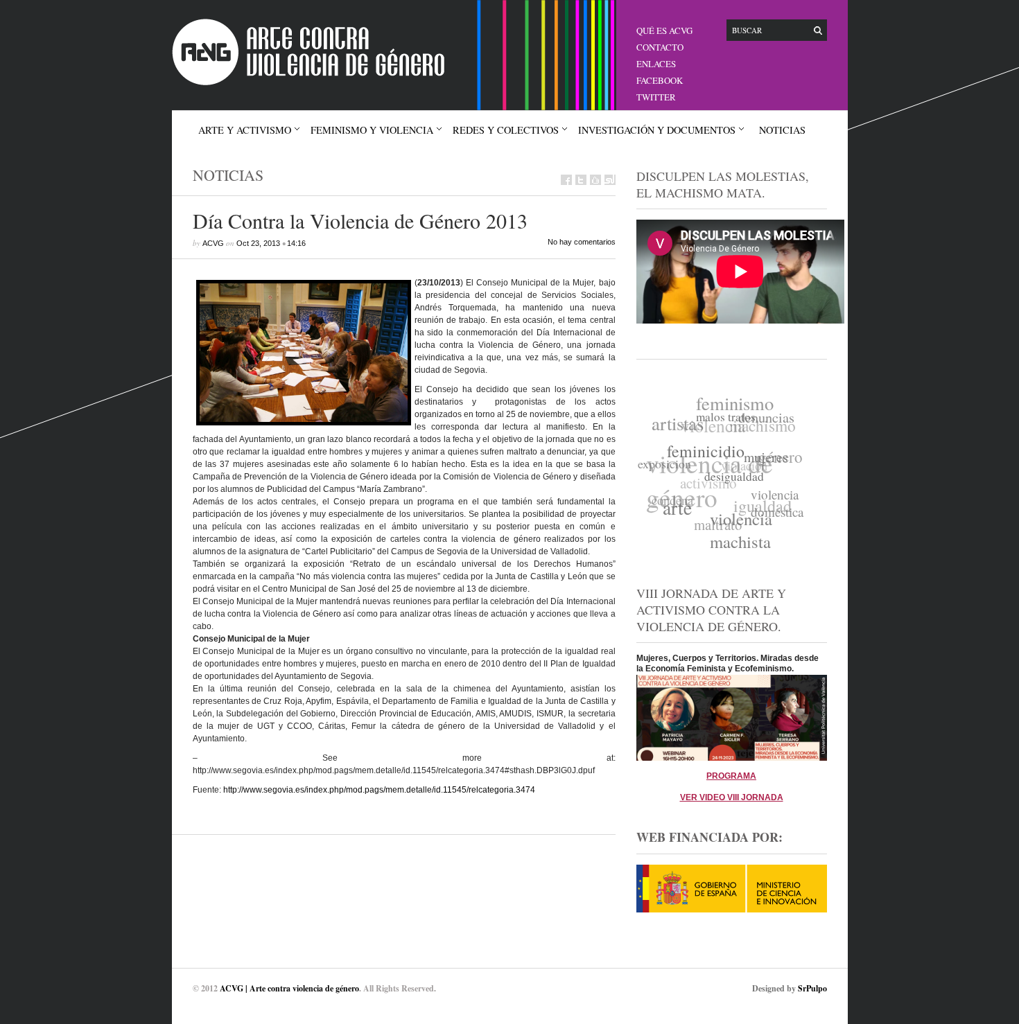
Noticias (782, 129)
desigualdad (730, 481)
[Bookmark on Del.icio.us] (595, 180)
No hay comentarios (582, 242)
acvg (213, 243)
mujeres (764, 463)
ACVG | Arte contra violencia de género (289, 988)
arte (673, 507)
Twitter (656, 97)
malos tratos (727, 420)
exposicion (663, 460)
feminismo (739, 403)
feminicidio (705, 453)
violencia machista (736, 533)
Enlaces (656, 64)
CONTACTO (659, 47)
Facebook (659, 80)
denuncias (769, 421)
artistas (680, 420)
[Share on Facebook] (566, 180)
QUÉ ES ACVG (664, 30)
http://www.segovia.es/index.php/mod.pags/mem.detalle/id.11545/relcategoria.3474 (379, 790)
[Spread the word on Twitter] (580, 180)
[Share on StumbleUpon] (610, 180)
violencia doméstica (773, 508)
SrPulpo (812, 988)
